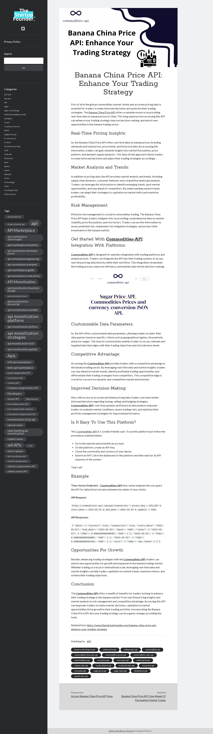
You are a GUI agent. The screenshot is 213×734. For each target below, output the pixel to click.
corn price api (103, 660)
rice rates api (80, 671)
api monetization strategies (22, 335)
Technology (9, 182)
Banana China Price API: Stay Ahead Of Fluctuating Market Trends (143, 698)
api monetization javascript (17, 303)
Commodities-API (124, 239)
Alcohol (7, 98)
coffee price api (109, 649)
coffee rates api (130, 649)
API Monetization (21, 282)
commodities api (152, 649)
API (5, 102)
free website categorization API (21, 414)
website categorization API (21, 466)
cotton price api (143, 660)
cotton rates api (81, 665)
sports (7, 170)
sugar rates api (120, 671)
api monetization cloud (17, 296)
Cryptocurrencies (12, 126)
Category (8, 118)
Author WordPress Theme (121, 731)
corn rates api (123, 660)
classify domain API (15, 378)
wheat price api (140, 671)
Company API (13, 383)
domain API (13, 399)
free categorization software (20, 409)
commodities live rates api (86, 655)
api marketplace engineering (23, 258)
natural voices (15, 425)
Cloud (6, 122)
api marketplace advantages (17, 238)
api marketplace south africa (23, 275)
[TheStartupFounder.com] (23, 20)
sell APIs (14, 445)
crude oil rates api (126, 665)
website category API (17, 471)
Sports (7, 166)
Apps (6, 106)
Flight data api (32, 399)
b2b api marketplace (19, 362)
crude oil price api (103, 665)
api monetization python (22, 326)
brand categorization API (18, 373)
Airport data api (14, 217)
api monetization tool (20, 343)
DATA (6, 130)
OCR (6, 150)
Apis (11, 355)
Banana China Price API (102, 112)
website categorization (17, 461)
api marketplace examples (22, 264)
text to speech (15, 451)
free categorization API (17, 404)
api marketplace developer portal (22, 252)
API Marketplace (21, 230)
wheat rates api (81, 676)
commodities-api (82, 660)
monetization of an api (21, 419)
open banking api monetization (17, 432)
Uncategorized (10, 190)
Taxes (6, 178)
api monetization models (22, 310)
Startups (7, 174)
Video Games (10, 194)
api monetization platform (22, 318)
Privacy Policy (12, 41)
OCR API (8, 154)
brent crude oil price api (84, 649)
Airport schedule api (15, 224)
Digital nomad (10, 134)
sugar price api (99, 671)
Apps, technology (11, 110)
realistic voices (15, 439)
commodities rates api (143, 655)
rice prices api (148, 665)
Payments (8, 158)
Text (30, 446)
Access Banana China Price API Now (92, 696)
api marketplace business (22, 245)
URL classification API (16, 456)
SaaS (6, 162)
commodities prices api (115, 655)
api (34, 223)
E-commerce (10, 138)
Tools (6, 186)
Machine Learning (12, 146)
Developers (14, 393)
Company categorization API (22, 388)
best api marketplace (20, 367)
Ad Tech (7, 94)
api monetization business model (23, 289)
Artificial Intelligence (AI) (15, 114)
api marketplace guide (20, 270)
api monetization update (22, 349)
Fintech (7, 142)
